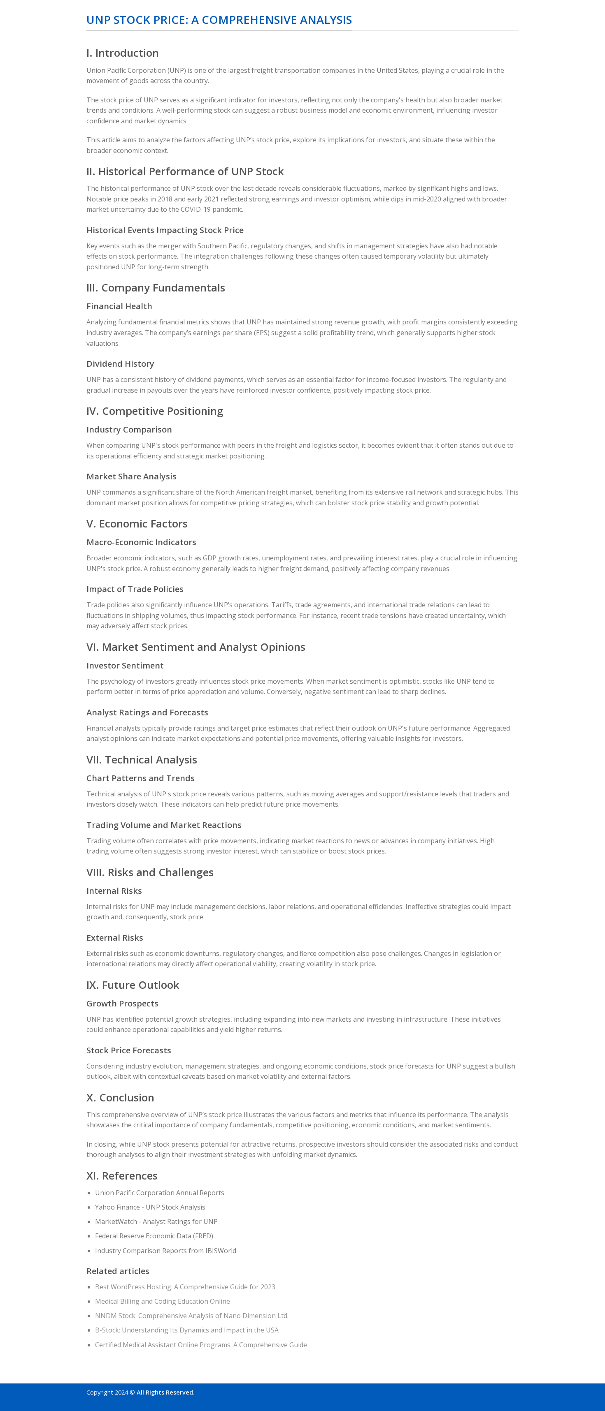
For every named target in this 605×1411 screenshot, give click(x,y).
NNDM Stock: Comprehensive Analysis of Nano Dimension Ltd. (192, 1315)
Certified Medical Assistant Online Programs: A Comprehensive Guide (201, 1344)
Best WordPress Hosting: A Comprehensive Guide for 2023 (185, 1286)
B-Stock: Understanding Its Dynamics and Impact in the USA (187, 1330)
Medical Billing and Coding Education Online (162, 1301)
